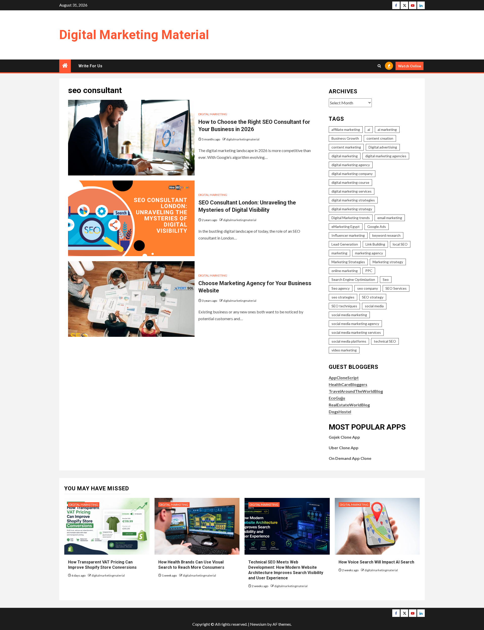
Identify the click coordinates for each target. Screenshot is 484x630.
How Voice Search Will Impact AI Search (376, 562)
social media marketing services (356, 332)
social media (374, 306)
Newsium (258, 624)
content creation (380, 138)
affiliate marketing (345, 129)
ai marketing (387, 129)
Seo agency (340, 288)
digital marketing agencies (385, 156)
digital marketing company (352, 173)
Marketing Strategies (348, 262)
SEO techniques (344, 306)
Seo (386, 279)
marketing (339, 253)
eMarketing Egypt (345, 226)
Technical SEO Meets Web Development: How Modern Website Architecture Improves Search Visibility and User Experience (285, 570)
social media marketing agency (355, 323)
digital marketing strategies (353, 200)
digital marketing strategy (351, 209)
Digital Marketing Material (134, 34)
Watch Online (409, 66)
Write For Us (90, 66)
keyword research (386, 235)
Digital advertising (383, 147)
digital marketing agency (350, 165)
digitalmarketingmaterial (242, 139)
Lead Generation (344, 244)
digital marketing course (350, 182)
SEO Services (396, 288)
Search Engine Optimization (353, 279)
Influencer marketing (348, 235)
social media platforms (348, 341)
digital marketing (344, 156)
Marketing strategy (388, 262)
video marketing (344, 350)
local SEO (400, 244)
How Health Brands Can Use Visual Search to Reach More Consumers (191, 565)
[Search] (379, 66)
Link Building (375, 244)
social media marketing (349, 315)
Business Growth (345, 138)
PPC (368, 270)
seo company (367, 288)
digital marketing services (351, 191)
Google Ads (376, 226)
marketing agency (369, 253)
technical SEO (385, 341)
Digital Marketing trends (350, 218)
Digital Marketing (212, 114)
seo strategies (342, 297)
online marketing (344, 270)
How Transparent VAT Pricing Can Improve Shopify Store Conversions (103, 565)
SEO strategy (372, 297)
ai (369, 129)
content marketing (346, 147)
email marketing (389, 218)
